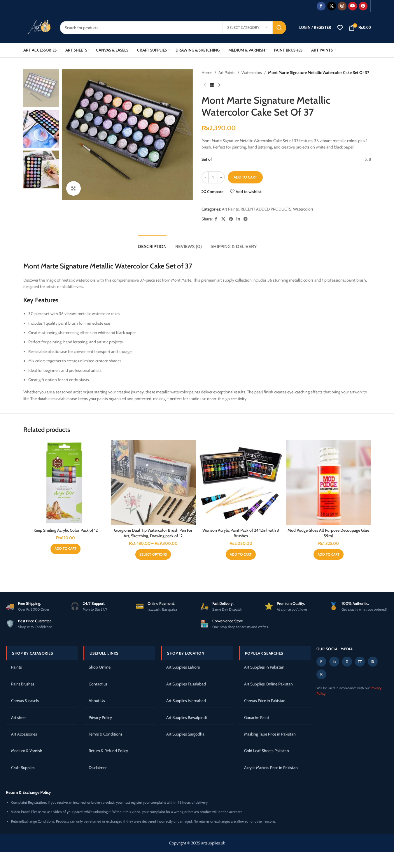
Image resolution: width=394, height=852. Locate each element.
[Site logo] (37, 27)
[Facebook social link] (321, 6)
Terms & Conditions (105, 734)
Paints (16, 667)
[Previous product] (205, 85)
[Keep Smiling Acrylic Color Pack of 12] (65, 482)
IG (372, 661)
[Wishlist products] (340, 27)
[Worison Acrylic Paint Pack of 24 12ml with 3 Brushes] (241, 482)
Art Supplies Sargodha (185, 734)
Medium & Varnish (26, 750)
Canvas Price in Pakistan (265, 700)
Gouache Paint (256, 717)
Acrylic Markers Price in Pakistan (271, 767)
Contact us (98, 684)
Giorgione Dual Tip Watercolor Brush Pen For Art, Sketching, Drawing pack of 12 (153, 533)
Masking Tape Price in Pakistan (270, 734)
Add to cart (245, 177)
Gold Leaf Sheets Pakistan (266, 750)
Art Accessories (24, 734)
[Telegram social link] (245, 219)
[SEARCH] (279, 27)
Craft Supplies (23, 767)
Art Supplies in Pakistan (264, 667)
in (334, 661)
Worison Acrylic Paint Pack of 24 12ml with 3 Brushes (240, 533)
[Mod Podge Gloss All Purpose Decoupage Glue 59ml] (328, 482)
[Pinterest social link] (363, 6)
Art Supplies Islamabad (186, 700)
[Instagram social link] (342, 6)
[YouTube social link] (352, 6)
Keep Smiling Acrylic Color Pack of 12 (66, 530)
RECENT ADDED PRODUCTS (266, 209)
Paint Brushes (22, 684)
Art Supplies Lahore (183, 667)
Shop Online (100, 667)
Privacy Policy (100, 717)
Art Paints (226, 72)
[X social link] (331, 6)
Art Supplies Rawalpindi (186, 717)
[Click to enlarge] (73, 188)
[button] (65, 549)
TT (360, 661)
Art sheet (19, 717)
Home (207, 72)
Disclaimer (97, 767)
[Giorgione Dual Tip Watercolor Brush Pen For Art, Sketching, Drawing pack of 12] (153, 482)
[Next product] (219, 85)
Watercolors (251, 72)
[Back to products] (212, 85)
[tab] (152, 243)
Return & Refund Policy (108, 750)
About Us (97, 700)
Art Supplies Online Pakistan (268, 684)
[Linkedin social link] (238, 219)
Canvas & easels (25, 700)
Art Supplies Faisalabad (186, 684)
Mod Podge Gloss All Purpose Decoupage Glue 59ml (328, 533)
